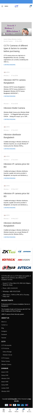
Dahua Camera (5, 361)
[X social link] (11, 1)
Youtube (3, 337)
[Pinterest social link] (16, 1)
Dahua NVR (4, 385)
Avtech (5, 39)
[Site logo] (16, 6)
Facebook (4, 334)
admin (8, 72)
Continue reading (9, 64)
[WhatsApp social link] (22, 1)
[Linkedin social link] (19, 1)
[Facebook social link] (8, 1)
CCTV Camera (5, 358)
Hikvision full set (7, 355)
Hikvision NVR (5, 391)
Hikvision (14, 39)
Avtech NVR (4, 381)
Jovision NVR (5, 388)
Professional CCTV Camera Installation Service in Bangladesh (15, 305)
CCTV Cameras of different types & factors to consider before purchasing (16, 48)
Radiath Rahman (10, 33)
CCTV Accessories (6, 345)
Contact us (4, 325)
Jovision (19, 39)
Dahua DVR (4, 375)
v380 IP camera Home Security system (12, 314)
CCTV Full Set (5, 348)
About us (4, 321)
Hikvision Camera (6, 364)
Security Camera (8, 41)
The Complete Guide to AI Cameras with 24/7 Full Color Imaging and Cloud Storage (15, 310)
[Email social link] (13, 1)
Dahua (9, 39)
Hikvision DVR (5, 378)
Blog (2, 328)
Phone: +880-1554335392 (10, 288)
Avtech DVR (4, 372)
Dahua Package (7, 351)
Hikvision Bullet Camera (14, 108)
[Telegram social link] (25, 1)
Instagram (4, 331)
